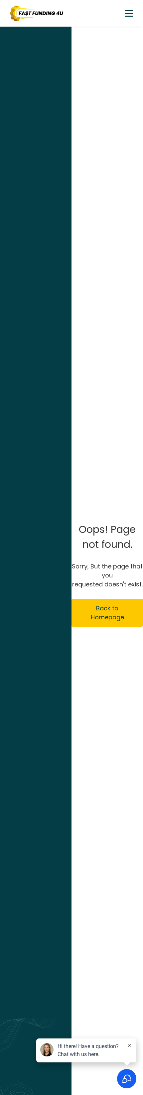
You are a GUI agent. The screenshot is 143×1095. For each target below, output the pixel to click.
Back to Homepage (107, 612)
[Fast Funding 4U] (36, 13)
